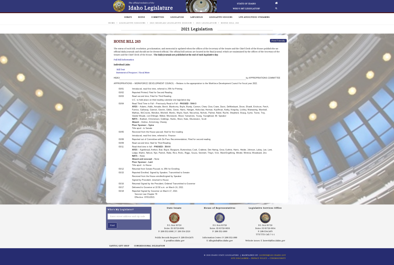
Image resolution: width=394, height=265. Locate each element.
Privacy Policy (259, 258)
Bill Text (121, 69)
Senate (128, 17)
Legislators (177, 17)
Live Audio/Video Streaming (254, 17)
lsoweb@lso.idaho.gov (274, 240)
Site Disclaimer (240, 258)
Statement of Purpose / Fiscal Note (133, 72)
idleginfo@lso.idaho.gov (221, 240)
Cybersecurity (278, 258)
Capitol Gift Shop (119, 246)
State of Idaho (246, 3)
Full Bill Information (124, 59)
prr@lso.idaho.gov (175, 240)
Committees (157, 17)
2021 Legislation (206, 23)
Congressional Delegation (149, 246)
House (141, 17)
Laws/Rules (196, 17)
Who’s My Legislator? (246, 8)
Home (111, 23)
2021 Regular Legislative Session (171, 23)
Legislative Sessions (221, 17)
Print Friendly (278, 40)
